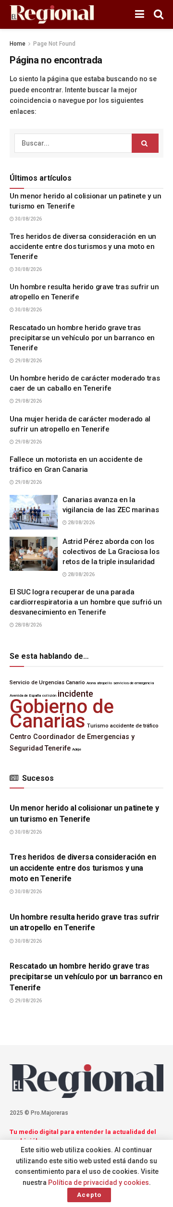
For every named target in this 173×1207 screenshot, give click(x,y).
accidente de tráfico (134, 726)
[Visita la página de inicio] (52, 14)
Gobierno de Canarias (62, 713)
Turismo (98, 726)
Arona (91, 683)
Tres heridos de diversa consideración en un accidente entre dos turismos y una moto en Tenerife (83, 246)
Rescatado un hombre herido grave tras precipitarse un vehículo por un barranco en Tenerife (82, 337)
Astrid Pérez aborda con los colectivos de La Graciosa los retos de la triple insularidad (110, 551)
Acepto (89, 1194)
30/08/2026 (28, 219)
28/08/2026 (81, 522)
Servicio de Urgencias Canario (47, 682)
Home (17, 43)
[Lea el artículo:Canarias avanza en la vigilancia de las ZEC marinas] (34, 512)
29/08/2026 (28, 360)
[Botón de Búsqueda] (158, 14)
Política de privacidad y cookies (98, 1182)
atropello (104, 683)
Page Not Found (54, 43)
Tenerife (58, 748)
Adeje (76, 749)
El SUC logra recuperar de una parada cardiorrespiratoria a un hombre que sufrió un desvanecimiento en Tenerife (86, 602)
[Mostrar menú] (139, 14)
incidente (75, 694)
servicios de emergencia (133, 683)
